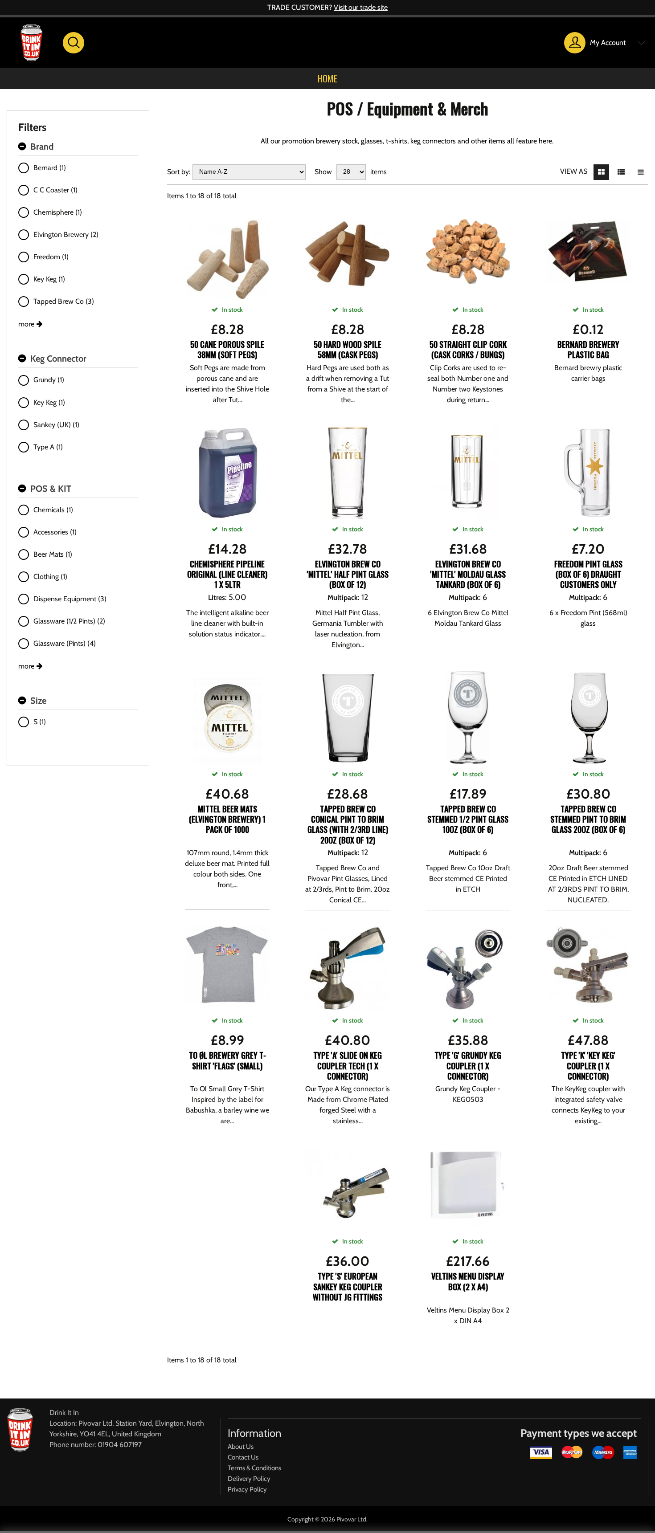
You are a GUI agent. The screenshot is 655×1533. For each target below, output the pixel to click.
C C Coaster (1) (55, 190)
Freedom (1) (51, 257)
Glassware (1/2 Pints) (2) (69, 621)
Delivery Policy (249, 1479)
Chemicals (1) (53, 510)
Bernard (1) (49, 167)
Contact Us (243, 1457)
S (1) (39, 722)
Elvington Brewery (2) (65, 234)
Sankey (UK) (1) (56, 424)
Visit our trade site (361, 7)
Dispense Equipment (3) (69, 599)
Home (327, 78)
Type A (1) (48, 447)
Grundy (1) (48, 379)
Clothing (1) (50, 576)
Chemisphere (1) (57, 212)
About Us (241, 1447)
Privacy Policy (247, 1489)
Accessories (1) (55, 532)
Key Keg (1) (49, 279)
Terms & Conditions (254, 1468)
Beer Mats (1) (52, 554)
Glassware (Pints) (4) (64, 643)
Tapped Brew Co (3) (63, 301)
